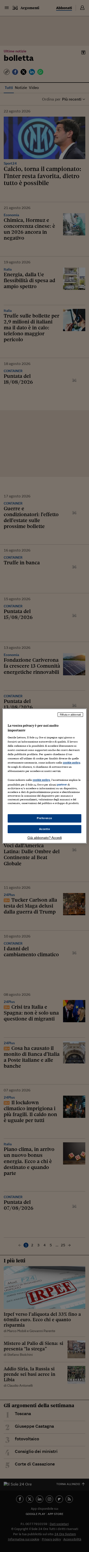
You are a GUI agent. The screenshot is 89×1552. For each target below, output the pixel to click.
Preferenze (44, 818)
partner (62, 784)
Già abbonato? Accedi (44, 838)
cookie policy (71, 762)
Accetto (44, 829)
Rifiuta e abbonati (70, 714)
